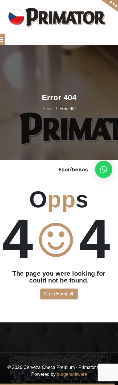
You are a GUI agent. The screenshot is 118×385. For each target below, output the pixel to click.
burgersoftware (72, 374)
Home (48, 108)
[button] (103, 169)
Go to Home (57, 293)
